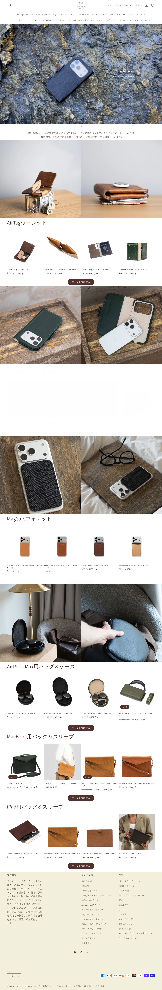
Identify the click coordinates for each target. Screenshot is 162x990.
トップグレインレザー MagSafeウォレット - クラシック (25, 567)
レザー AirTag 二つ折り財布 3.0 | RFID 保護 (60, 270)
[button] (10, 5)
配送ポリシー (88, 986)
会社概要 (123, 914)
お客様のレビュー (127, 923)
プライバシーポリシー (64, 986)
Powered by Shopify (33, 986)
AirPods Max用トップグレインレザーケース (98, 713)
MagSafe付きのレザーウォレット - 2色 (133, 566)
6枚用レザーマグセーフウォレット (95, 566)
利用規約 (77, 986)
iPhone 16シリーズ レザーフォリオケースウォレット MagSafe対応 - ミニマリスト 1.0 (136, 422)
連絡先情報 (100, 986)
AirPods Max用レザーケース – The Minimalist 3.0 (136, 714)
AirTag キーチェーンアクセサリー (96, 895)
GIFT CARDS (87, 881)
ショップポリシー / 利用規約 (131, 895)
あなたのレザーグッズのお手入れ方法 (136, 933)
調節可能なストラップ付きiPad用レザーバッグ (62, 854)
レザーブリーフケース (15, 784)
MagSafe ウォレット (90, 914)
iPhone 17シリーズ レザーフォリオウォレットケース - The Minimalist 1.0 (24, 422)
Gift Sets (85, 885)
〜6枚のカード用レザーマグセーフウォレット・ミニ (61, 567)
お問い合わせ (125, 928)
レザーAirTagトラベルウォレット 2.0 (133, 270)
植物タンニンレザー (128, 885)
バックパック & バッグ (92, 933)
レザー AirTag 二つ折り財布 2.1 (19, 270)
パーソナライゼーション (130, 881)
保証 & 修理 (124, 890)
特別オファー (87, 942)
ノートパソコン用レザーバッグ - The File (60, 784)
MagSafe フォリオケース (92, 919)
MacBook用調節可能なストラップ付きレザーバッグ (100, 785)
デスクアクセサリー (90, 938)
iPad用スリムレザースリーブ (130, 854)
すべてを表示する (81, 281)
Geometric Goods (19, 986)
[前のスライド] (75, 127)
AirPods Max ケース (90, 900)
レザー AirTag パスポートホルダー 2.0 (96, 270)
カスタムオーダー (127, 919)
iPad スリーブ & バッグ (92, 928)
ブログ (122, 909)
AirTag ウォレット (89, 890)
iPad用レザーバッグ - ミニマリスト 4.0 (22, 854)
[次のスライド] (87, 127)
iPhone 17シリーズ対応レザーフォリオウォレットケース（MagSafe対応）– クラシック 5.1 (99, 422)
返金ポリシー (48, 986)
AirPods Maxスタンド (91, 904)
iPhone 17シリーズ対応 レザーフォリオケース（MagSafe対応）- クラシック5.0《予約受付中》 (62, 423)
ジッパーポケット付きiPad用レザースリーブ (99, 854)
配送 (121, 900)
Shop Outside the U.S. (128, 938)
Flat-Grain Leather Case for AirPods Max (21, 713)
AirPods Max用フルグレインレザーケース (60, 713)
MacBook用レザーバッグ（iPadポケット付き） (137, 784)
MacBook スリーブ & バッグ (94, 923)
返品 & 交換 (124, 904)
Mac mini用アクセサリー (92, 909)
